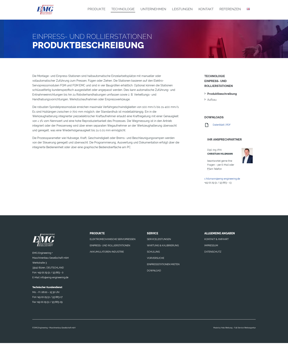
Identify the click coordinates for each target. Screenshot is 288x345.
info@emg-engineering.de (54, 277)
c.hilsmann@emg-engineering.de (222, 178)
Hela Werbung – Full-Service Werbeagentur (238, 328)
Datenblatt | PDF (221, 124)
